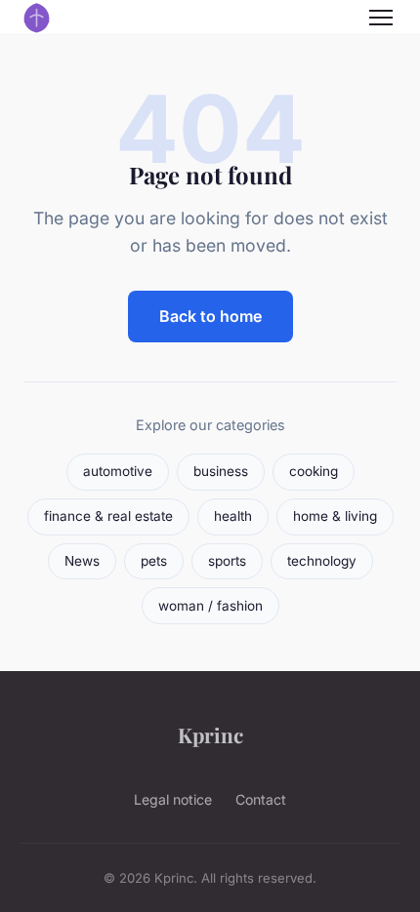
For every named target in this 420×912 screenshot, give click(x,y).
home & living (335, 516)
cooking (313, 471)
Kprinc (210, 734)
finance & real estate (108, 516)
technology (322, 561)
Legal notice (173, 799)
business (220, 471)
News (82, 561)
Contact (260, 799)
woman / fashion (210, 606)
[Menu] (380, 17)
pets (154, 561)
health (233, 516)
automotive (117, 471)
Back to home (210, 316)
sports (227, 561)
